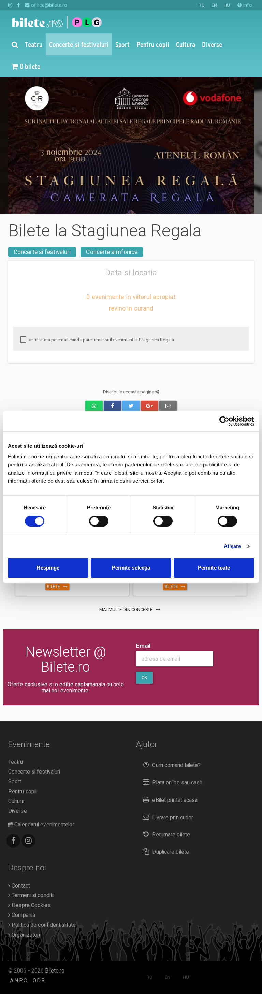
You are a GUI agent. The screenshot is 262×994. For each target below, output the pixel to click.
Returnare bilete (171, 835)
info (247, 5)
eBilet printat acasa (175, 800)
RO (201, 5)
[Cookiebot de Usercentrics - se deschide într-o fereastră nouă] (224, 421)
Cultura (16, 801)
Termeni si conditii (32, 895)
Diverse (17, 811)
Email (143, 645)
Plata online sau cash (177, 783)
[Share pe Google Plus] (149, 406)
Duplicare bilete (170, 852)
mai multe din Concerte (126, 609)
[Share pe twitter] (131, 406)
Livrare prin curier (172, 818)
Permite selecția (131, 568)
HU (227, 5)
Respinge (48, 568)
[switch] (98, 521)
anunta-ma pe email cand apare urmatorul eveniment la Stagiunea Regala (101, 339)
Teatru (15, 762)
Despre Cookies (30, 905)
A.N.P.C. (19, 981)
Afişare (232, 546)
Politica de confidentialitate (43, 925)
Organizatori (25, 935)
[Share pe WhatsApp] (94, 406)
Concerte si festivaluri (42, 251)
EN (214, 5)
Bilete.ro (54, 971)
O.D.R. (39, 981)
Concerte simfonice (111, 251)
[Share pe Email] (168, 406)
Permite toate (214, 568)
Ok (144, 677)
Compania (22, 915)
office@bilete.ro (48, 5)
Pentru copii (22, 792)
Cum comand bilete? (176, 765)
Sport (14, 782)
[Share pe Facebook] (112, 406)
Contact (20, 886)
